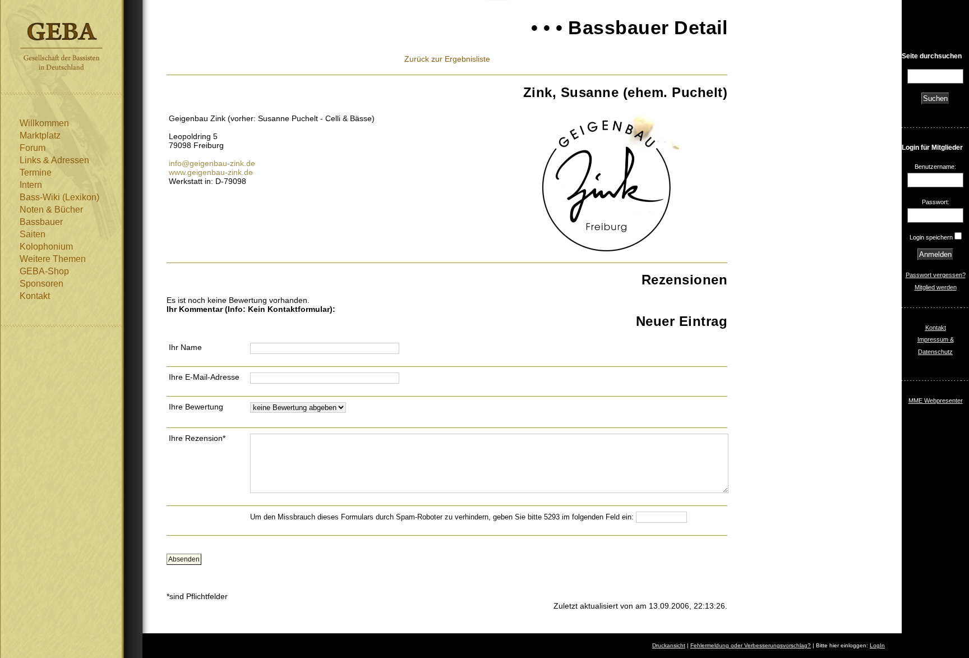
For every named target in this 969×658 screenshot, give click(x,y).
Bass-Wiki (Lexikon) (59, 197)
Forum (32, 148)
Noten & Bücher (51, 209)
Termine (36, 172)
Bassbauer (41, 222)
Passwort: (935, 202)
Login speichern (931, 237)
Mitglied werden (936, 287)
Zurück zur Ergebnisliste (447, 58)
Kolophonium (46, 246)
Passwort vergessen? (936, 275)
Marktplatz (40, 135)
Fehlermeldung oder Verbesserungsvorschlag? (750, 645)
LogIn (877, 645)
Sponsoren (41, 283)
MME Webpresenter (935, 400)
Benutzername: (935, 166)
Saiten (32, 234)
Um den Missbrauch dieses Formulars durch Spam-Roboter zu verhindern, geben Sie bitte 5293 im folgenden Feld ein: (443, 517)
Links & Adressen (54, 160)
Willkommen (44, 123)
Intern (31, 185)
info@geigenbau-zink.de (212, 163)
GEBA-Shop (44, 271)
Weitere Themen (53, 259)
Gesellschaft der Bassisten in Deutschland (61, 46)
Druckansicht (668, 645)
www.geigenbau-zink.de (211, 172)
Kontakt (35, 296)
